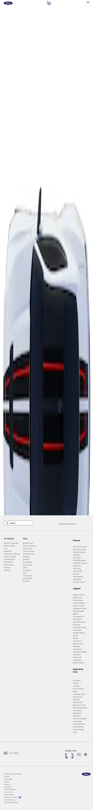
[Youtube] (79, 754)
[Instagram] (85, 754)
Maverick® (71, 524)
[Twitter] (72, 754)
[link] (6, 776)
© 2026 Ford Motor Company (13, 774)
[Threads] (66, 757)
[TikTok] (72, 757)
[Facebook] (66, 754)
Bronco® (63, 524)
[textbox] (18, 523)
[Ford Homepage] (86, 774)
